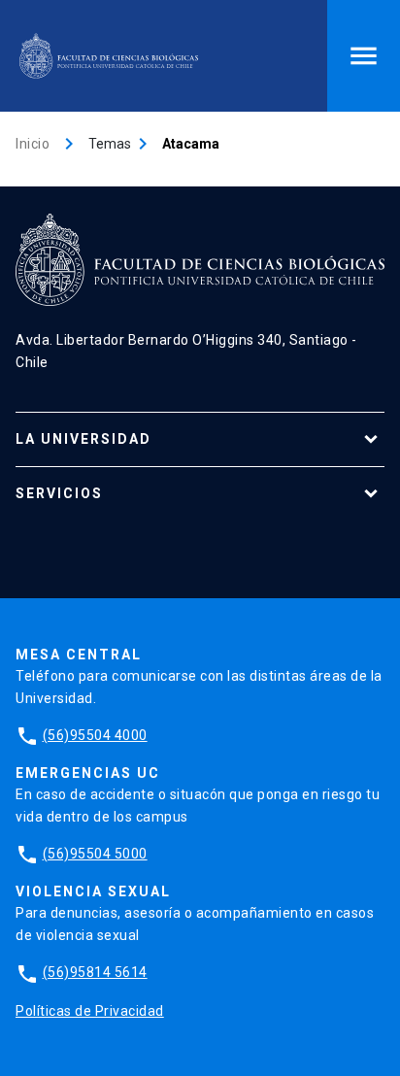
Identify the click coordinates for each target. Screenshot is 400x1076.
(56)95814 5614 (95, 972)
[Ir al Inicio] (108, 56)
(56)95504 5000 (95, 853)
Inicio (33, 143)
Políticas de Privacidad (90, 1011)
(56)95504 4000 (95, 735)
